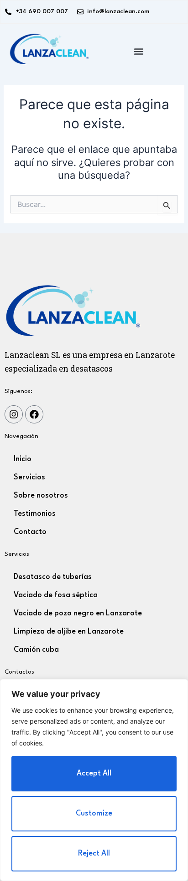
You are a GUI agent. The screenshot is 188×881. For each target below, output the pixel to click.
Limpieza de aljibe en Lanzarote (69, 631)
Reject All (94, 853)
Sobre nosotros (41, 495)
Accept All (94, 773)
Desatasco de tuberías (53, 577)
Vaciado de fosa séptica (56, 595)
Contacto (30, 532)
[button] (138, 51)
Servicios (29, 477)
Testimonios (35, 514)
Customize (94, 813)
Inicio (22, 459)
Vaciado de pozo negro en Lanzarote (78, 613)
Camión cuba (36, 650)
